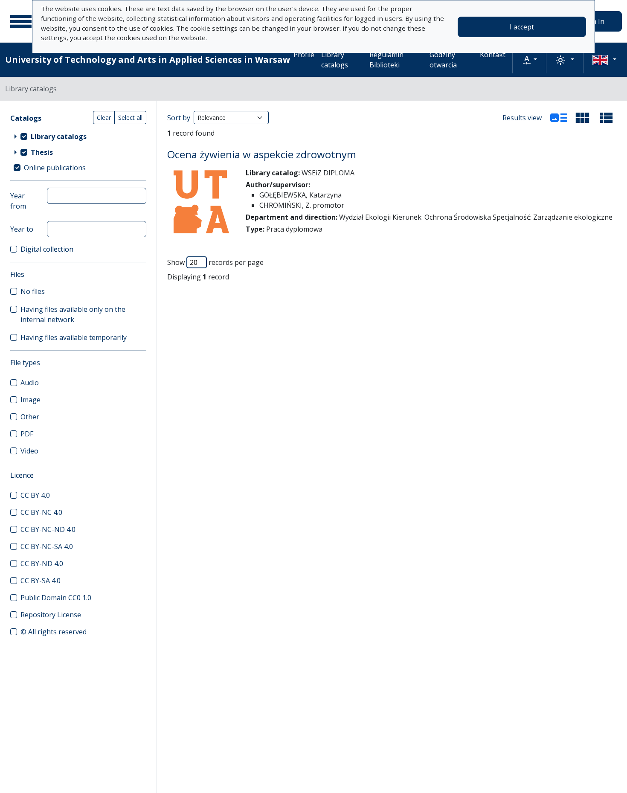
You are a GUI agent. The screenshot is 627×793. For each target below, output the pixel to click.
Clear (104, 117)
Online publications (55, 167)
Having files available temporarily (73, 337)
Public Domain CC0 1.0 (55, 597)
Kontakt (492, 54)
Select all (130, 117)
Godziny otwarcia (443, 60)
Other (29, 416)
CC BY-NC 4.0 (41, 512)
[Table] (606, 118)
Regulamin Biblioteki (386, 60)
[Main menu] (21, 21)
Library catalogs (334, 60)
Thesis (42, 152)
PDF (26, 434)
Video (29, 451)
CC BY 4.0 (35, 495)
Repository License (50, 614)
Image (30, 399)
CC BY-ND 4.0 (41, 563)
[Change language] (604, 59)
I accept (522, 27)
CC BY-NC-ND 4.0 (47, 529)
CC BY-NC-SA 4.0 (46, 546)
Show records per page (215, 262)
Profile (303, 54)
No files (32, 291)
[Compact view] (582, 118)
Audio (29, 382)
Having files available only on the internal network (72, 314)
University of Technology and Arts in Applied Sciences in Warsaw (147, 59)
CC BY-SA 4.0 (40, 580)
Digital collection (46, 249)
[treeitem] (78, 136)
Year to (21, 229)
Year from (18, 201)
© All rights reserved (53, 631)
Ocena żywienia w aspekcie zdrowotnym (261, 154)
